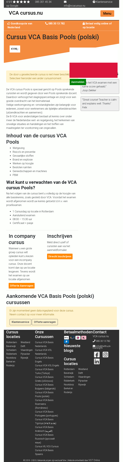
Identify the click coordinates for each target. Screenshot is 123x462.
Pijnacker (25, 354)
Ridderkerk (11, 354)
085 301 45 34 (43, 1)
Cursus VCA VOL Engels (47, 365)
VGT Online (94, 460)
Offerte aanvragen (45, 322)
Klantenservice (103, 1)
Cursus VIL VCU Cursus (47, 446)
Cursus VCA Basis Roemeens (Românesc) (44, 404)
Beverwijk (11, 346)
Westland (25, 342)
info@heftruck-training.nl (102, 347)
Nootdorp (11, 357)
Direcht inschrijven (59, 256)
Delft (23, 346)
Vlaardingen (27, 350)
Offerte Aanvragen (21, 285)
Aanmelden (77, 82)
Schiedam (11, 350)
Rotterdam (11, 342)
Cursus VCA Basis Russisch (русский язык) (45, 439)
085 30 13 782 (56, 23)
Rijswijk (24, 357)
